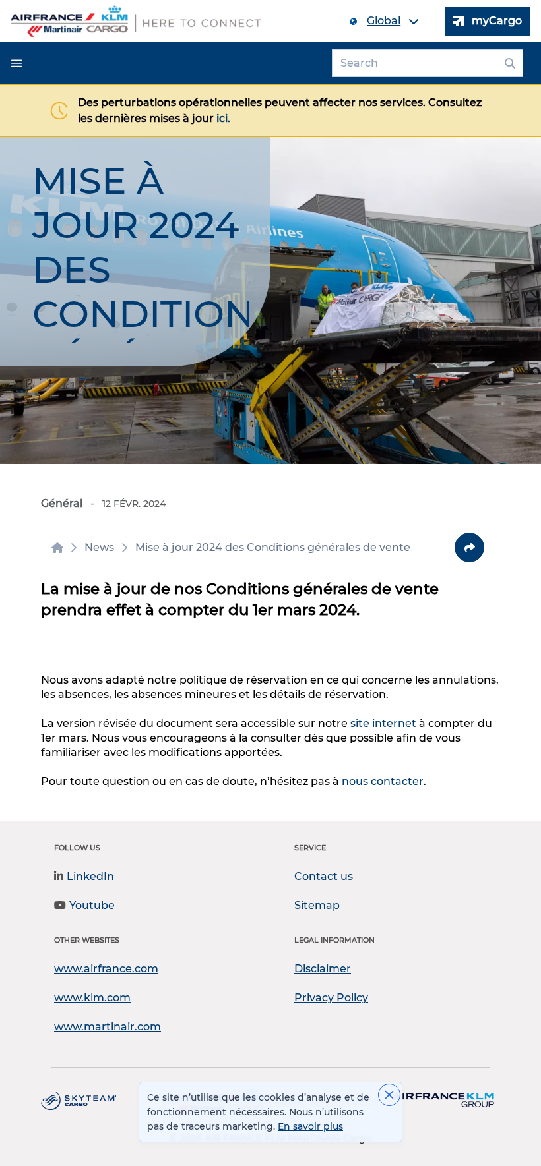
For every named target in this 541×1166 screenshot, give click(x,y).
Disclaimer (322, 968)
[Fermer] (389, 1095)
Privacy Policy (331, 997)
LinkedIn (90, 876)
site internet (383, 723)
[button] (16, 63)
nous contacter (383, 781)
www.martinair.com (107, 1026)
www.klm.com (92, 997)
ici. (223, 118)
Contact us (323, 876)
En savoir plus (310, 1126)
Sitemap (317, 905)
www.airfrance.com (106, 968)
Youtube (92, 905)
